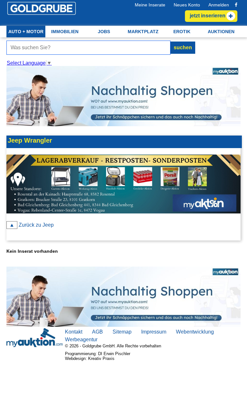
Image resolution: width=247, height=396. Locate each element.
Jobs (104, 31)
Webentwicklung (195, 332)
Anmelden (218, 4)
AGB (97, 332)
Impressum (153, 332)
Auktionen (221, 31)
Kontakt (73, 332)
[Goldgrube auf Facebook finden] (236, 4)
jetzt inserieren (207, 15)
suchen (183, 47)
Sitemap (122, 332)
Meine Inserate (150, 4)
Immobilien (64, 31)
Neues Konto (187, 4)
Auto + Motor (25, 31)
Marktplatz (143, 31)
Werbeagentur (81, 339)
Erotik (181, 31)
